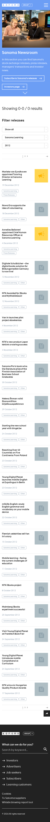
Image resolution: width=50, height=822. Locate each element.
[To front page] (11, 5)
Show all (9, 129)
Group (26, 5)
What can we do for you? (17, 744)
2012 (8, 145)
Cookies (6, 793)
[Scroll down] (25, 92)
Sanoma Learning (14, 137)
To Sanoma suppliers (14, 798)
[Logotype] (11, 733)
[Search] (45, 749)
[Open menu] (45, 5)
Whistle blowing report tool (17, 802)
